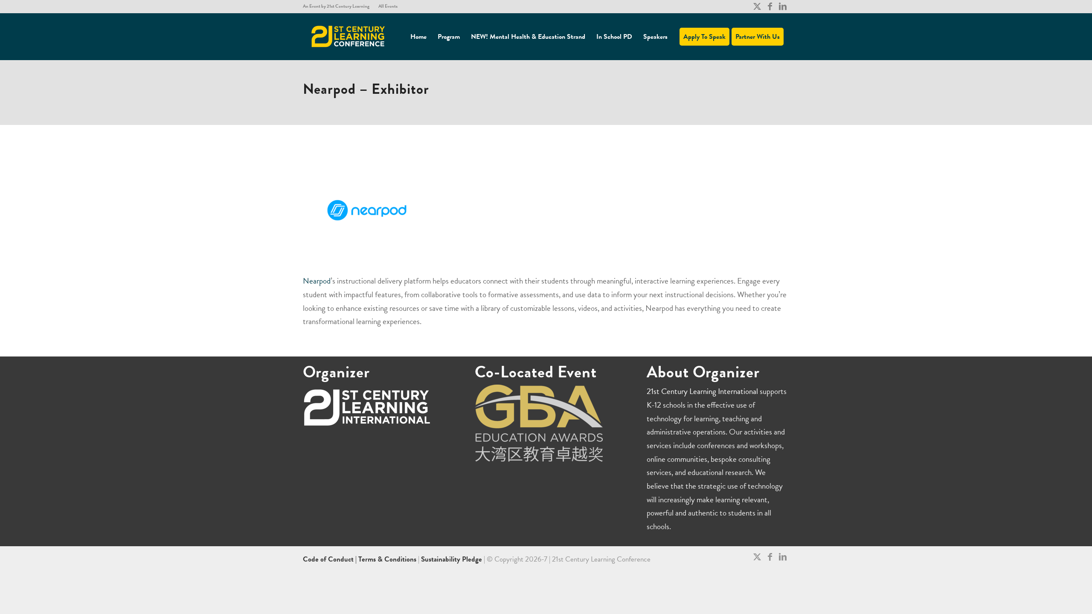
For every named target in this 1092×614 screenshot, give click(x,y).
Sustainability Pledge (452, 559)
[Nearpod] (367, 210)
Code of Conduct (329, 559)
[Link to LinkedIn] (782, 6)
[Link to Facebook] (770, 6)
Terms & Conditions (387, 559)
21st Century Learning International (702, 391)
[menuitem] (338, 6)
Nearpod (317, 281)
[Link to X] (757, 6)
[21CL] (348, 36)
